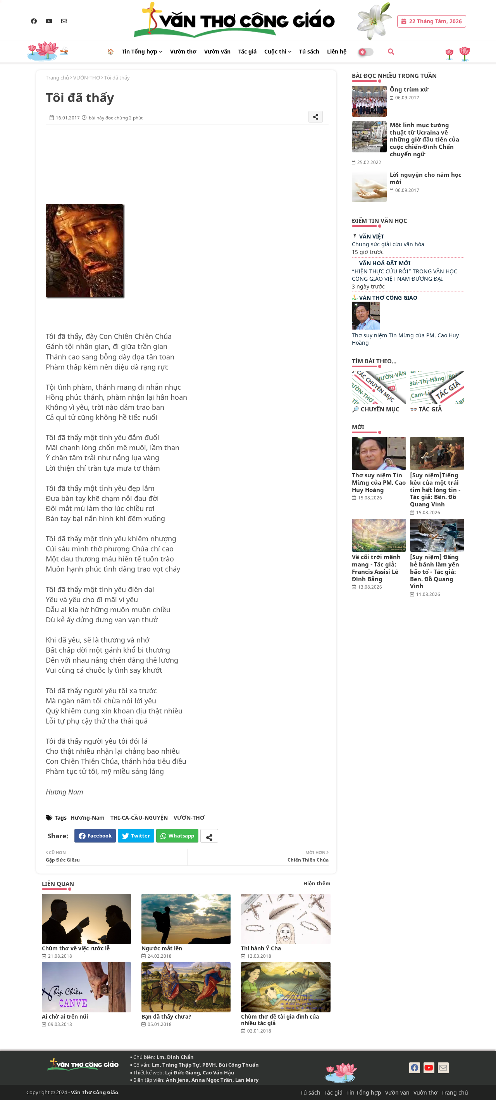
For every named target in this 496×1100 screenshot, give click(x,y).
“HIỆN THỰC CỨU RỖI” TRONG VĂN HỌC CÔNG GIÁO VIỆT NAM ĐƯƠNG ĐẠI (404, 275)
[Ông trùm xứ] (369, 101)
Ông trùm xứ (409, 89)
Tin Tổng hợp (139, 51)
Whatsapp (181, 835)
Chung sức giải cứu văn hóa (388, 244)
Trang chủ (57, 77)
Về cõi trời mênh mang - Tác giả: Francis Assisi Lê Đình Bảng (376, 567)
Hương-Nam (88, 817)
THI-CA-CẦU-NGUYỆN (139, 817)
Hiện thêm (317, 883)
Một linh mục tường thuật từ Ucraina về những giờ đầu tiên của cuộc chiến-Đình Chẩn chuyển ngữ (424, 139)
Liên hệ (336, 51)
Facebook (100, 835)
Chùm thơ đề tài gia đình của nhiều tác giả (280, 1019)
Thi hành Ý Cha (261, 948)
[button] (391, 51)
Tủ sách (309, 51)
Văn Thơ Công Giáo (388, 297)
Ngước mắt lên (161, 948)
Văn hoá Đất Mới (384, 263)
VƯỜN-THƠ (86, 77)
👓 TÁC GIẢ (426, 409)
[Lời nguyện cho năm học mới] (369, 186)
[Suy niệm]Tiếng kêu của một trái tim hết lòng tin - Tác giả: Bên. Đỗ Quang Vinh (435, 489)
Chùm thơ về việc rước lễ (76, 948)
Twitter (140, 835)
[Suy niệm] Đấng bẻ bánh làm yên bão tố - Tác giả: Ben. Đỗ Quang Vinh (434, 571)
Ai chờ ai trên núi (65, 1016)
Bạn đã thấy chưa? (166, 1016)
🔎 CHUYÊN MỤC (376, 409)
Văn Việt (371, 236)
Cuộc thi (275, 51)
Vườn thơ (183, 51)
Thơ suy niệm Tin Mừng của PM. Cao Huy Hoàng (379, 482)
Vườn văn (217, 51)
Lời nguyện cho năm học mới (426, 178)
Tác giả (247, 51)
